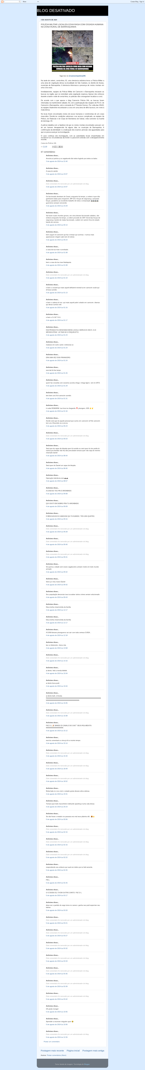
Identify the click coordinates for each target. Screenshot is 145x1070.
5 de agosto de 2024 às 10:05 (57, 1012)
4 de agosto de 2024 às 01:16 (57, 307)
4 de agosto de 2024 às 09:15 (57, 519)
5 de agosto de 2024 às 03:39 (57, 986)
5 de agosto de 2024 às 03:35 (57, 974)
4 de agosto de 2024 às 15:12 (57, 731)
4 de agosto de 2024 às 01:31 (57, 398)
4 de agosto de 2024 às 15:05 (57, 703)
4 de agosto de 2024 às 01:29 (57, 386)
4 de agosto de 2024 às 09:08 (57, 494)
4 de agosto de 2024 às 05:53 (57, 439)
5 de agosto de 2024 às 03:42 (57, 999)
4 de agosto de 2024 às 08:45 (57, 468)
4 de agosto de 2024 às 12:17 (57, 610)
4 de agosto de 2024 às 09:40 (57, 544)
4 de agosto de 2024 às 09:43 (57, 597)
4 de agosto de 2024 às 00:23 (57, 240)
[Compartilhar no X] (57, 147)
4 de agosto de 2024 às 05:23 (57, 426)
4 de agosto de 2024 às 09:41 (57, 557)
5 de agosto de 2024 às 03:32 (57, 948)
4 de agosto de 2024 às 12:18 (57, 635)
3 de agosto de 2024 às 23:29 (57, 206)
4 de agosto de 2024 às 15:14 (57, 743)
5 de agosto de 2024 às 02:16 (57, 845)
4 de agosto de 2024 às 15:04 (57, 673)
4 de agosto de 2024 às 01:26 (57, 373)
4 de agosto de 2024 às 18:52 (57, 781)
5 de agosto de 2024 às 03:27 (57, 936)
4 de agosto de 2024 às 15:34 (57, 756)
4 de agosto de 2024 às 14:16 (57, 661)
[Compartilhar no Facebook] (60, 147)
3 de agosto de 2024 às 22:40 (57, 161)
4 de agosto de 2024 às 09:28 (57, 532)
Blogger (87, 1064)
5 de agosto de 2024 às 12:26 (57, 1037)
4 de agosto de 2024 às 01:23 (57, 335)
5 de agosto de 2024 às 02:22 (57, 857)
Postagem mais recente (52, 1050)
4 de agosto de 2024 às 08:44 (57, 456)
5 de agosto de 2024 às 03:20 (57, 910)
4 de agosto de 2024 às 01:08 (57, 252)
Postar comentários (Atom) (56, 1055)
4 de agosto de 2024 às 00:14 (57, 225)
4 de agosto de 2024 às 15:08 (57, 716)
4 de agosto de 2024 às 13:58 (57, 648)
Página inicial (73, 1050)
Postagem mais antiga (93, 1050)
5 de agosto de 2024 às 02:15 (57, 832)
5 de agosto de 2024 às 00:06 (57, 819)
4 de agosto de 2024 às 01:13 (57, 293)
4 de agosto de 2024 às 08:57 (57, 481)
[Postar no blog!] (55, 147)
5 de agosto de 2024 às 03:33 (57, 961)
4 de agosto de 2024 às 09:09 (57, 506)
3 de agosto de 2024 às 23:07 (57, 174)
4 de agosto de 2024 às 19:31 (57, 794)
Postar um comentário (52, 1042)
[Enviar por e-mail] (53, 147)
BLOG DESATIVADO (56, 10)
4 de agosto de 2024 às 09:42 (57, 572)
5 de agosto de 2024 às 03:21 (57, 923)
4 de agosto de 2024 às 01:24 (57, 348)
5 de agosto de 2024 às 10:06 (57, 1024)
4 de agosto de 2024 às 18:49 (57, 769)
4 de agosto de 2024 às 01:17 (57, 320)
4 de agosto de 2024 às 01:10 (57, 278)
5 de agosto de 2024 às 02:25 (57, 870)
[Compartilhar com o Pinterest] (62, 147)
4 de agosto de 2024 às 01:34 (57, 411)
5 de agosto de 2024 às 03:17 (57, 895)
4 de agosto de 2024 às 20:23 (57, 807)
